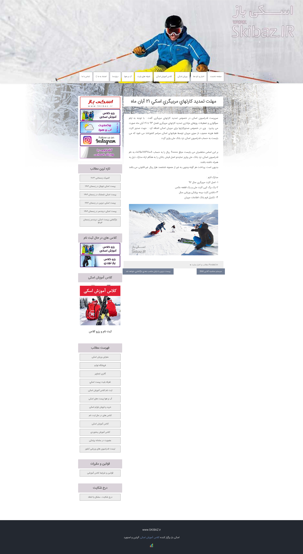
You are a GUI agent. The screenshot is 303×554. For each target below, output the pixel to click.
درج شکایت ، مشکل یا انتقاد (100, 497)
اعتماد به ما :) (101, 76)
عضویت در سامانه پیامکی (100, 440)
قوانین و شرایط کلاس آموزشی (100, 473)
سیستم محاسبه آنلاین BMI (211, 271)
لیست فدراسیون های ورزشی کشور (100, 449)
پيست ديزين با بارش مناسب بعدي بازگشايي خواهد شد (148, 271)
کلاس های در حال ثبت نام (100, 415)
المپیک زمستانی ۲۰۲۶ (100, 178)
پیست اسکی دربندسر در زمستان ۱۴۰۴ (100, 211)
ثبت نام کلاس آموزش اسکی (100, 390)
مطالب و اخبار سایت (200, 265)
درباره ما (115, 76)
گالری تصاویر (100, 374)
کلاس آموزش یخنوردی (100, 432)
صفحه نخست (216, 76)
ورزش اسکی (182, 76)
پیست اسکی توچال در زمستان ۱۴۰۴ (100, 186)
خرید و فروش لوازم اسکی (100, 407)
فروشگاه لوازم (100, 365)
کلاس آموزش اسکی (164, 76)
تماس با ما (86, 76)
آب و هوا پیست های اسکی (100, 399)
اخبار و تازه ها (198, 76)
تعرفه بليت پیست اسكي (100, 382)
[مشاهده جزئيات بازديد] (151, 546)
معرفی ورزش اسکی (100, 357)
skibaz (195, 108)
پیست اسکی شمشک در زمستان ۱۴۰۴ (100, 195)
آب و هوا (127, 76)
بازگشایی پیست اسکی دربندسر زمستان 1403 (100, 221)
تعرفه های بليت (143, 76)
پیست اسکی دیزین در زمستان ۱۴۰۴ (100, 203)
